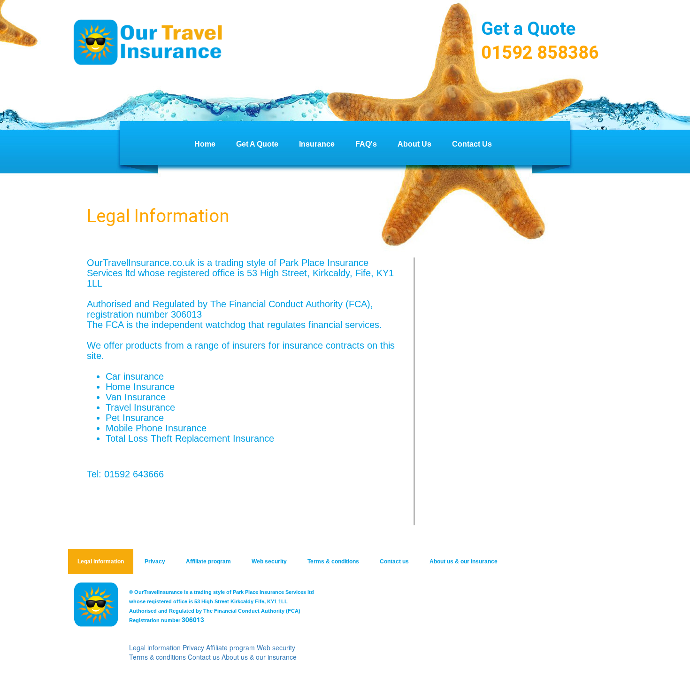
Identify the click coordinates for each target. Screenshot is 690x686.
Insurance (317, 144)
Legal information (100, 561)
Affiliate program (208, 561)
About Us (414, 144)
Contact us (394, 561)
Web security (269, 561)
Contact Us (472, 144)
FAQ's (366, 144)
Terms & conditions (333, 561)
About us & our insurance (463, 561)
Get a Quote (257, 144)
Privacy (155, 561)
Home (204, 144)
